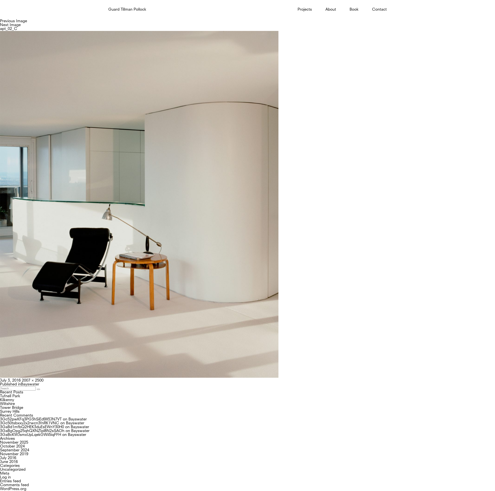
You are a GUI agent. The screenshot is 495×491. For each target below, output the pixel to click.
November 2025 (14, 443)
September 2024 (14, 450)
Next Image (10, 25)
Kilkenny (7, 400)
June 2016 (9, 462)
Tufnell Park (10, 396)
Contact (379, 10)
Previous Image (13, 21)
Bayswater (77, 419)
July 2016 (8, 458)
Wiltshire (7, 404)
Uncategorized (13, 470)
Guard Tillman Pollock (127, 10)
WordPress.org (13, 489)
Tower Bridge (11, 408)
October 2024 (12, 446)
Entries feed (10, 481)
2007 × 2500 (33, 381)
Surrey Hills (10, 412)
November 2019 (14, 454)
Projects (305, 10)
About (330, 10)
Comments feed (14, 485)
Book (354, 10)
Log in (5, 477)
